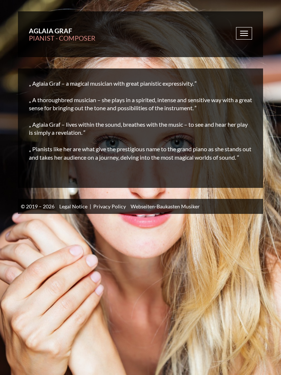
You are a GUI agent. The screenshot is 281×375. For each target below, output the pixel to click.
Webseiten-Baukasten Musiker (165, 206)
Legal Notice (73, 206)
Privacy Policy (109, 206)
